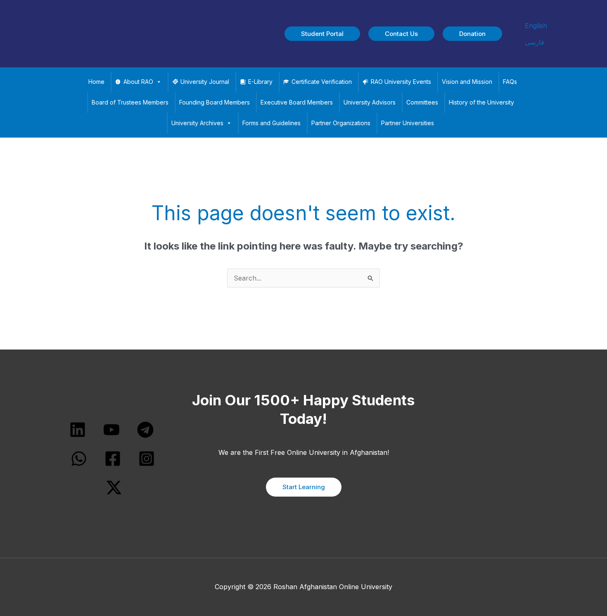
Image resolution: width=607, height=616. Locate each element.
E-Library (260, 81)
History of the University (481, 102)
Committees (422, 102)
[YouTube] (111, 429)
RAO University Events (401, 81)
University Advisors (370, 102)
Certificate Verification (322, 81)
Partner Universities (407, 122)
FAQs (510, 81)
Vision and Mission (467, 81)
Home (96, 81)
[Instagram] (146, 458)
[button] (322, 33)
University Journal (204, 81)
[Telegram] (145, 429)
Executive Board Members (297, 102)
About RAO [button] (138, 81)
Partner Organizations (340, 122)
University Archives (197, 122)
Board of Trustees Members (130, 102)
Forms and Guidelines (271, 122)
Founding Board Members (214, 102)
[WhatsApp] (78, 458)
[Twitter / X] (114, 487)
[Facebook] (112, 458)
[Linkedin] (77, 429)
